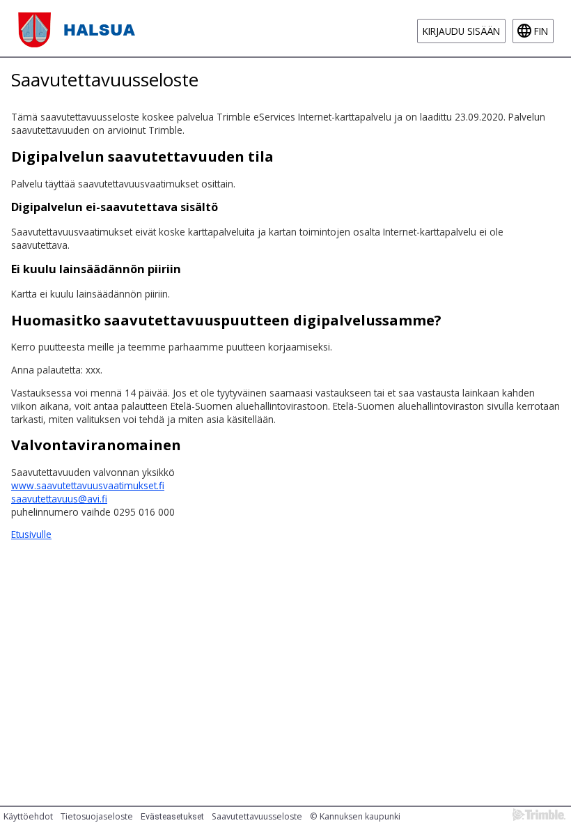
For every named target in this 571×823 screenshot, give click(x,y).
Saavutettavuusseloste (257, 816)
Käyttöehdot (28, 816)
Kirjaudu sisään (461, 31)
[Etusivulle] (79, 28)
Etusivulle (31, 534)
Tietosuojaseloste (97, 816)
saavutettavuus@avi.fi (59, 498)
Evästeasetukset (172, 817)
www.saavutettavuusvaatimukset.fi (87, 485)
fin (541, 31)
